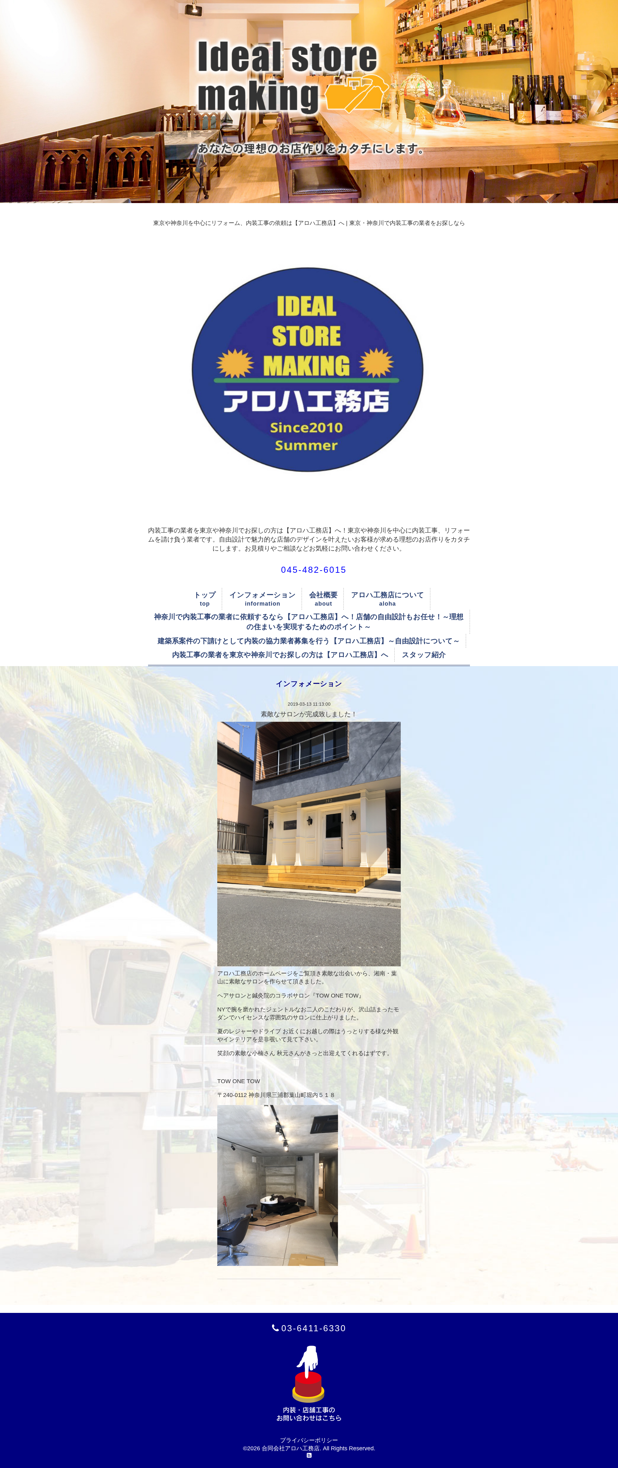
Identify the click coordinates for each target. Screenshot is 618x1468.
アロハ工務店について (387, 595)
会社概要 (323, 595)
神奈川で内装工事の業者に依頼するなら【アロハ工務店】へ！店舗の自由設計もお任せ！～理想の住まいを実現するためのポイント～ (309, 622)
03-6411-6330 (313, 1328)
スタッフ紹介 (424, 655)
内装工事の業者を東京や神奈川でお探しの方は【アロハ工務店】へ (280, 655)
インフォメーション (262, 595)
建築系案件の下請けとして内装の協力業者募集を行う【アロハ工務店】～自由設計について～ (309, 641)
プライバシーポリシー (309, 1440)
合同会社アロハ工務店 (291, 1448)
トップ (205, 595)
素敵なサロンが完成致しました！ (309, 714)
